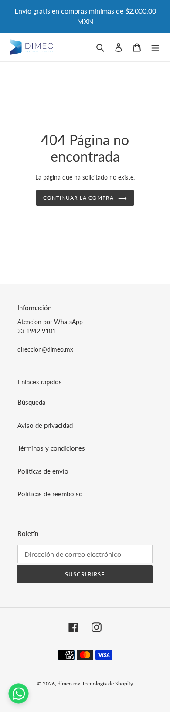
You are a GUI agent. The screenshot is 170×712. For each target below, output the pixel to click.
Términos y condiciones (51, 448)
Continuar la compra (78, 197)
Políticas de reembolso (50, 494)
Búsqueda (31, 402)
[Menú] (155, 46)
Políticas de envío (42, 471)
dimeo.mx (69, 683)
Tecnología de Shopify (107, 683)
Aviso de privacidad (45, 425)
